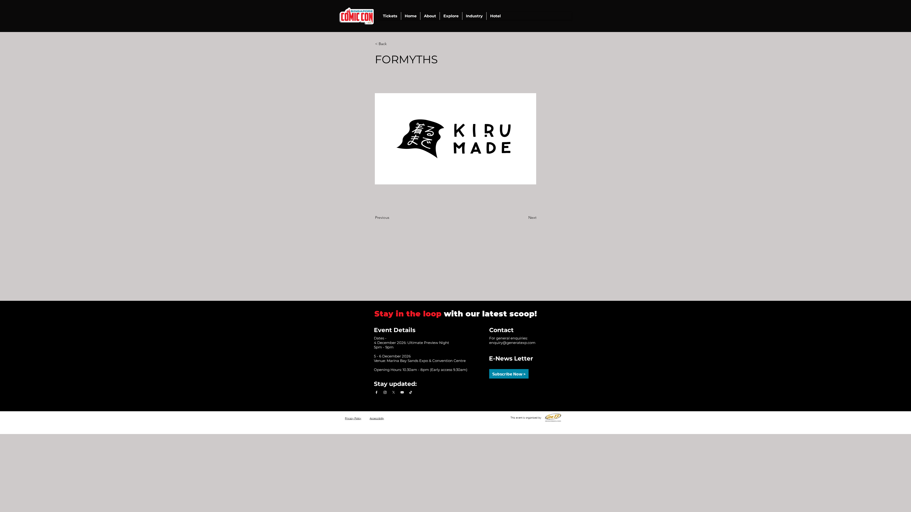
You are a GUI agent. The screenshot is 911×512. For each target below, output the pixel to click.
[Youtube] (402, 392)
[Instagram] (385, 392)
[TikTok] (410, 392)
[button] (430, 16)
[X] (393, 392)
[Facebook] (376, 392)
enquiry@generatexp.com (512, 342)
